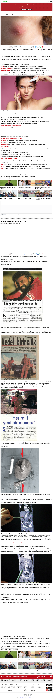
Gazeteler (14, 680)
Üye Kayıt (38, 686)
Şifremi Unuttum (39, 687)
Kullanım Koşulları (33, 697)
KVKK (29, 697)
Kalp (13, 649)
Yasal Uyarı (37, 697)
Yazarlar (32, 687)
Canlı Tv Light (3, 687)
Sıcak (16, 177)
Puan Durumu (26, 680)
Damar (10, 649)
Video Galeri (33, 686)
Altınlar (25, 684)
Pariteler (37, 680)
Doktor (8, 177)
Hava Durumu (20, 680)
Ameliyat (2, 649)
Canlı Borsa (18, 684)
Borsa (2, 680)
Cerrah (6, 649)
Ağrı (1, 177)
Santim (16, 649)
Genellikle (11, 177)
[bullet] (15, 214)
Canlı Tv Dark (10, 684)
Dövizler (25, 686)
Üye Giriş (38, 684)
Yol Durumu (43, 680)
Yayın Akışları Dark (11, 686)
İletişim (19, 697)
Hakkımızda (15, 697)
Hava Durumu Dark (4, 684)
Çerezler (26, 697)
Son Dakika (10, 689)
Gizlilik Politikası (22, 697)
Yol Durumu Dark (3, 686)
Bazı (4, 177)
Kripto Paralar (49, 680)
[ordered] (14, 214)
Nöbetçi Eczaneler (11, 687)
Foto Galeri (32, 684)
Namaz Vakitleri (7, 680)
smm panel (10, 690)
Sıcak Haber (33, 690)
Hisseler (32, 680)
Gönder (3, 214)
